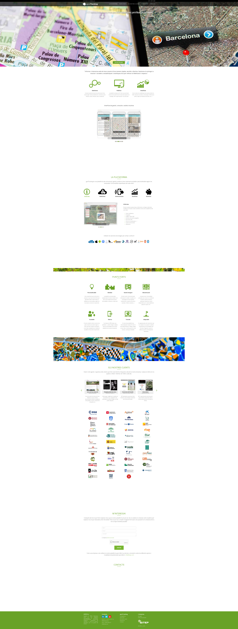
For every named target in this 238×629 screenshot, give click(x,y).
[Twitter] (106, 616)
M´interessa (122, 620)
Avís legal (140, 616)
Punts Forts (122, 3)
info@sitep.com (129, 555)
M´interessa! (144, 3)
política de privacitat (110, 537)
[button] (18, 33)
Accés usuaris (119, 62)
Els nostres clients (133, 3)
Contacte (152, 3)
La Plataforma (113, 3)
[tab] (89, 193)
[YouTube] (110, 616)
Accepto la (108, 537)
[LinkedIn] (103, 616)
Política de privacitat (142, 617)
